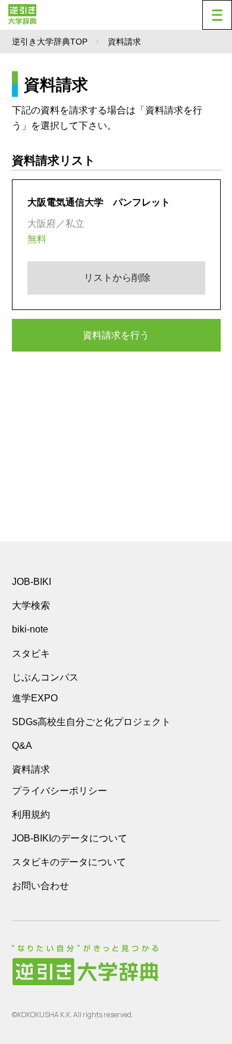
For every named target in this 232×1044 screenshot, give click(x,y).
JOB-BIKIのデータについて (69, 838)
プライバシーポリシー (59, 791)
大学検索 (31, 605)
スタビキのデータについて (69, 862)
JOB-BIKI (31, 582)
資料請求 (31, 769)
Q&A (22, 746)
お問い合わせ (40, 886)
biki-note (30, 629)
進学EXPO (35, 698)
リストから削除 (116, 278)
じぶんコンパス (45, 677)
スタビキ (31, 653)
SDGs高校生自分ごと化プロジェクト (91, 722)
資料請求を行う (116, 335)
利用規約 (31, 814)
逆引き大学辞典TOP (49, 41)
